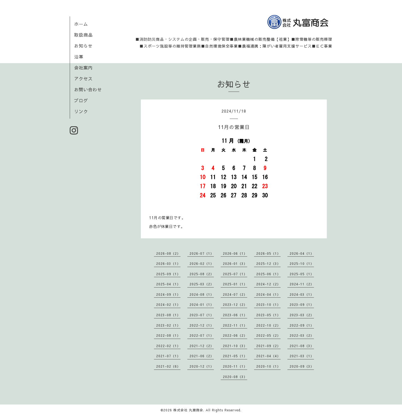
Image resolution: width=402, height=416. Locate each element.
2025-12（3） (268, 263)
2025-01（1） (235, 284)
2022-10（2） (268, 325)
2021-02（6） (168, 366)
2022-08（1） (168, 335)
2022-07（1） (202, 335)
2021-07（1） (168, 356)
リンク (81, 111)
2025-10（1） (302, 263)
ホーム (81, 24)
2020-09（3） (302, 366)
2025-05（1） (302, 274)
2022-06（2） (235, 335)
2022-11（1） (235, 325)
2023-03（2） (302, 315)
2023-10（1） (268, 304)
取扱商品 (83, 35)
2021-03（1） (302, 356)
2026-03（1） (168, 263)
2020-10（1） (268, 366)
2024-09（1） (168, 294)
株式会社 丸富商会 (188, 410)
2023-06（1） (235, 315)
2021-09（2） (268, 346)
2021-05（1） (235, 356)
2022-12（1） (202, 325)
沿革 (78, 57)
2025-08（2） (202, 274)
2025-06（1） (268, 274)
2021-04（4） (268, 356)
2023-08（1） (168, 315)
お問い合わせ (88, 89)
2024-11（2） (302, 284)
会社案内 (83, 68)
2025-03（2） (202, 284)
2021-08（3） (302, 346)
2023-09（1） (302, 304)
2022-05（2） (268, 335)
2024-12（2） (268, 284)
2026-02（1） (202, 263)
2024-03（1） (302, 294)
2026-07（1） (202, 253)
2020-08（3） (235, 376)
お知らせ (83, 46)
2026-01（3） (235, 263)
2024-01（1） (202, 304)
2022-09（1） (302, 325)
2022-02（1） (168, 346)
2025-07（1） (235, 274)
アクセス (83, 78)
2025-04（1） (168, 284)
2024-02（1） (168, 304)
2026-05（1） (268, 253)
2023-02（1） (168, 325)
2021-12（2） (202, 346)
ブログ (81, 100)
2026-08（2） (168, 253)
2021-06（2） (202, 356)
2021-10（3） (235, 346)
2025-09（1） (168, 274)
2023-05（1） (268, 315)
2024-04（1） (268, 294)
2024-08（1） (202, 294)
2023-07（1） (202, 315)
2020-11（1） (235, 366)
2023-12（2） (235, 304)
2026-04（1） (302, 253)
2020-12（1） (202, 366)
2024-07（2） (235, 294)
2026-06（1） (235, 253)
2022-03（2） (302, 335)
